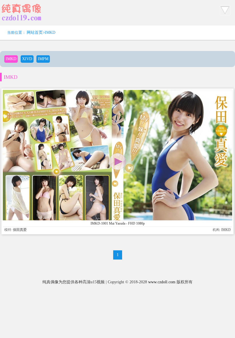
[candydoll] (21, 21)
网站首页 (35, 32)
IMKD (50, 32)
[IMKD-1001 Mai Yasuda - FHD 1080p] (117, 219)
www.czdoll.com (161, 282)
